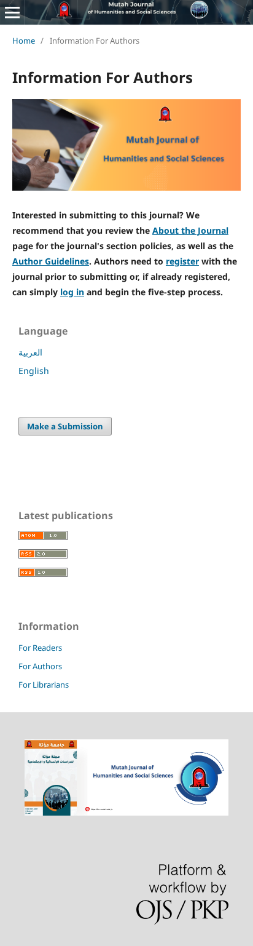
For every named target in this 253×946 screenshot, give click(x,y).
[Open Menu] (12, 12)
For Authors (40, 666)
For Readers (40, 647)
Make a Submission (65, 426)
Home (23, 40)
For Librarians (43, 684)
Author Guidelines (50, 261)
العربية (30, 352)
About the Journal (190, 230)
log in (72, 292)
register (182, 261)
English (33, 370)
